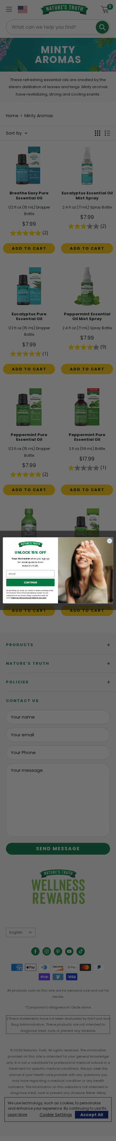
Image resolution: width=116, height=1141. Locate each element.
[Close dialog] (109, 540)
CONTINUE (30, 582)
